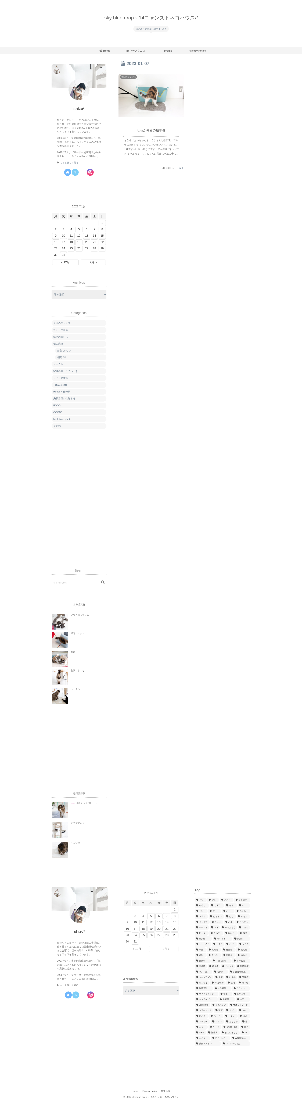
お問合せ (165, 1091)
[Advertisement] (79, 495)
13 (86, 235)
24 (63, 248)
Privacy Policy (149, 1091)
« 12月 (65, 262)
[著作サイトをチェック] (67, 172)
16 (55, 242)
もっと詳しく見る (69, 162)
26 (78, 248)
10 (63, 235)
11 (71, 235)
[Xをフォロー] (75, 172)
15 (102, 235)
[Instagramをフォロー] (90, 172)
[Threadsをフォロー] (82, 172)
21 (94, 242)
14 (94, 235)
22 (102, 242)
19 (78, 242)
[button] (103, 582)
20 (86, 242)
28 (94, 248)
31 (63, 255)
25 (71, 248)
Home (135, 1091)
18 (71, 242)
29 (102, 248)
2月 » (93, 262)
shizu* (79, 109)
